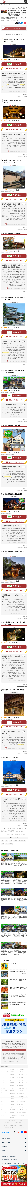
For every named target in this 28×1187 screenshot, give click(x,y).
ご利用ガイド (13, 1120)
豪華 (3, 843)
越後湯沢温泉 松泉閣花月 (13, 233)
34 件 (17, 190)
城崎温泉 (2, 1098)
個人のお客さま (6, 1138)
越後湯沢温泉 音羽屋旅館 (13, 494)
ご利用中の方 (5, 1151)
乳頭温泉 (12, 1071)
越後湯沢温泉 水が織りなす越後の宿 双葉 (14, 40)
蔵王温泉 (2, 1077)
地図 (14, 61)
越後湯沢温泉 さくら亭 (12, 425)
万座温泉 (12, 1080)
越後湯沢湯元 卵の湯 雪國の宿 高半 (14, 299)
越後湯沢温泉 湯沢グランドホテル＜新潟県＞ (14, 372)
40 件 (17, 452)
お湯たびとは (7, 1120)
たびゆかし (21, 1125)
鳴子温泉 (21, 1071)
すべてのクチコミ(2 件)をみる (22, 293)
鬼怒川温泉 (3, 1082)
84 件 (17, 251)
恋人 (3, 840)
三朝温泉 (2, 1104)
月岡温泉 (12, 1085)
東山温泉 (21, 1074)
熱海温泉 (2, 1117)
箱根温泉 (12, 1112)
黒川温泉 (21, 1107)
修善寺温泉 (21, 1088)
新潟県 (15, 840)
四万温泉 (21, 1080)
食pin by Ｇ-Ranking (13, 1127)
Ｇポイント (20, 1120)
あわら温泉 (12, 1093)
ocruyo (16, 1122)
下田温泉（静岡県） (4, 1091)
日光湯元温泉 (3, 1112)
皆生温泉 (21, 1104)
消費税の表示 (13, 1156)
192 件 (18, 390)
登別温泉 (12, 1069)
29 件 (17, 120)
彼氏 (7, 840)
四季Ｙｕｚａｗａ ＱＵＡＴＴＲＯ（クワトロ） (14, 161)
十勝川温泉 (21, 1069)
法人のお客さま (6, 1142)
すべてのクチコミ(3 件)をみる (22, 229)
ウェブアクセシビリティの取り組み (10, 1159)
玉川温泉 (21, 1109)
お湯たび (20, 1122)
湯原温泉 (2, 1107)
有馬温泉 (12, 1098)
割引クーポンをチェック (15, 68)
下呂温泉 (2, 1096)
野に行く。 (6, 1125)
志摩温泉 (2, 1115)
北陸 (11, 840)
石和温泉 (21, 1085)
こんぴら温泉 (22, 1101)
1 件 (17, 785)
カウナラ (11, 1125)
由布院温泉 (21, 1115)
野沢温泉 (21, 1082)
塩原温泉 (12, 1082)
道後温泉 (12, 1101)
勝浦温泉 (2, 1101)
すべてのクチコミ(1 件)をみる (22, 421)
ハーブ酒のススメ (21, 1127)
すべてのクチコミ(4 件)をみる (22, 156)
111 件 (18, 59)
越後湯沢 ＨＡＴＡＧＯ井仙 (14, 690)
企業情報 (4, 1147)
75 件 (17, 511)
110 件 (18, 642)
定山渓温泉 (3, 1069)
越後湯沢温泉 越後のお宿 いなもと (14, 101)
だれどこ (12, 1122)
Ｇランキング (6, 1122)
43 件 (17, 581)
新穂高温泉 (21, 1096)
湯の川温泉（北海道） (4, 1072)
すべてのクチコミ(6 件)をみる (22, 96)
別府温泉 (12, 1107)
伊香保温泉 (3, 1080)
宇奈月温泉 (21, 1093)
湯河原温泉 (3, 1088)
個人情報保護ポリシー (7, 1163)
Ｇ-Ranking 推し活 (5, 1127)
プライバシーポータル (19, 1163)
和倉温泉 (12, 1090)
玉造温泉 (12, 1104)
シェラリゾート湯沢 (11, 757)
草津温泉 (21, 1077)
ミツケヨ (15, 1125)
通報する (25, 94)
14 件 (17, 717)
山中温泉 (21, 1090)
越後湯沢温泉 (22, 840)
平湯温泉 (12, 1096)
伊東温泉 (12, 1088)
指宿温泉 (12, 1117)
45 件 (17, 327)
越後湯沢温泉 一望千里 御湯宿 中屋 (15, 623)
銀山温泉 (12, 1077)
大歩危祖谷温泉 (13, 1115)
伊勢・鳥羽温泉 (22, 1112)
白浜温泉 (21, 1098)
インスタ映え (9, 843)
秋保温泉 (12, 1074)
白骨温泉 (2, 1085)
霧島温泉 (2, 1109)
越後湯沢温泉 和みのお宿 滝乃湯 (14, 552)
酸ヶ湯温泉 (12, 1109)
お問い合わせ (5, 1156)
